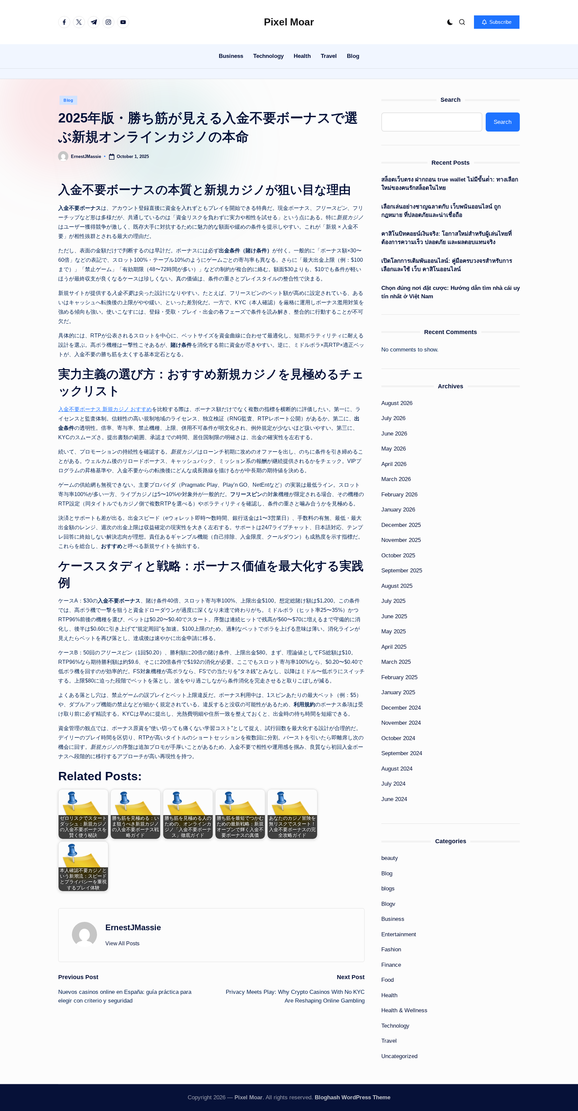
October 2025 (398, 555)
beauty (389, 858)
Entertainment (398, 934)
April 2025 (393, 647)
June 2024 (394, 799)
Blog (68, 100)
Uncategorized (399, 1056)
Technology (395, 1026)
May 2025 (393, 631)
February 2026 (399, 494)
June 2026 (394, 433)
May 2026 (393, 449)
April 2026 (393, 464)
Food (387, 980)
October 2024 (398, 738)
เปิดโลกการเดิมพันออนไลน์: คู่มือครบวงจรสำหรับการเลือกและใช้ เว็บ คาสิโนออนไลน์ (446, 265)
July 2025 (393, 601)
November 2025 (401, 540)
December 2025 (401, 525)
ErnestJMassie (133, 927)
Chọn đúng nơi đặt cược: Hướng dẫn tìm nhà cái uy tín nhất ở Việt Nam (450, 292)
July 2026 (393, 418)
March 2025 (396, 662)
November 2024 (401, 723)
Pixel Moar (289, 21)
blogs (388, 888)
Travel (389, 1041)
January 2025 (398, 692)
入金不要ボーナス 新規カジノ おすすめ (105, 409)
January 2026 (398, 509)
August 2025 (396, 586)
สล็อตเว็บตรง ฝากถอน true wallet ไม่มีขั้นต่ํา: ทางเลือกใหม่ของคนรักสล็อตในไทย (449, 183)
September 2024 (401, 753)
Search (451, 99)
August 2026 (396, 403)
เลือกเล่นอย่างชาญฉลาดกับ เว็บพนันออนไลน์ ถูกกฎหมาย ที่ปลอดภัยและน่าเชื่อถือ (441, 211)
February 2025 (399, 677)
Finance (391, 965)
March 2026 (396, 479)
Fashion (391, 949)
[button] (497, 22)
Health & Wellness (404, 1010)
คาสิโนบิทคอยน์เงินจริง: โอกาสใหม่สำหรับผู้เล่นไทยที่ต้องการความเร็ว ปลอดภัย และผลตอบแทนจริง (446, 238)
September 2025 (401, 570)
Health (389, 995)
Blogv (388, 904)
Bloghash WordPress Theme (352, 1097)
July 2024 (393, 784)
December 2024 (401, 708)
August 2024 (396, 769)
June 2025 (394, 616)
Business (392, 919)
